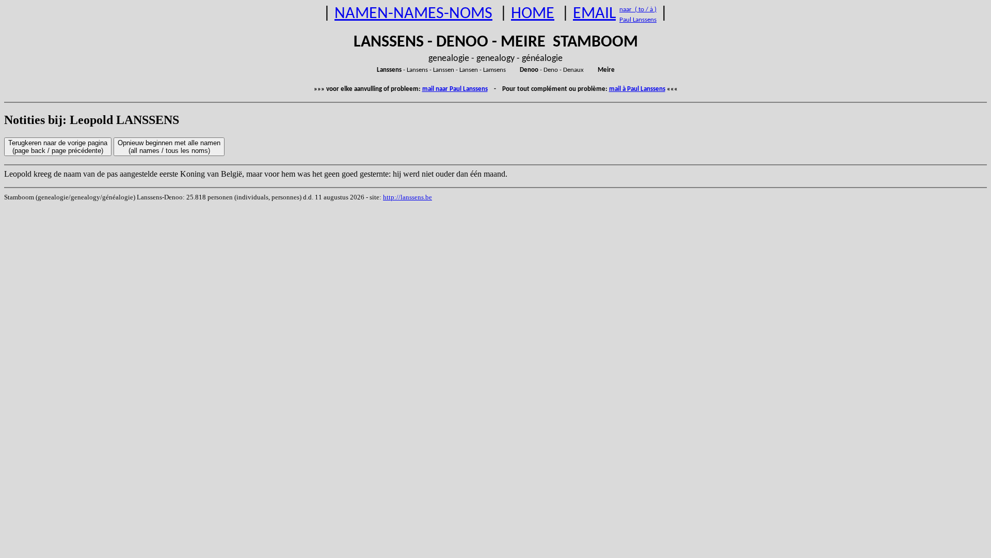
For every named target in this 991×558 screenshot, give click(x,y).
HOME (532, 14)
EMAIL (594, 14)
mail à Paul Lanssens (637, 89)
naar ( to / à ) (638, 9)
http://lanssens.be (407, 197)
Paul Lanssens (638, 20)
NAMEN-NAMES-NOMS (413, 14)
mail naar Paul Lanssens (455, 89)
